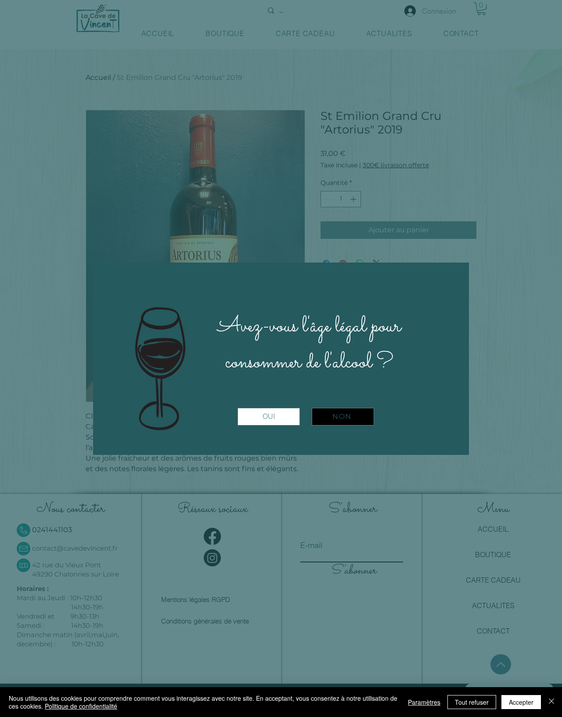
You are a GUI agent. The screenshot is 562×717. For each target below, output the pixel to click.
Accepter (521, 702)
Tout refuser (472, 702)
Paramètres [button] (424, 702)
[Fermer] (551, 702)
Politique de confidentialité (81, 706)
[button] (269, 416)
